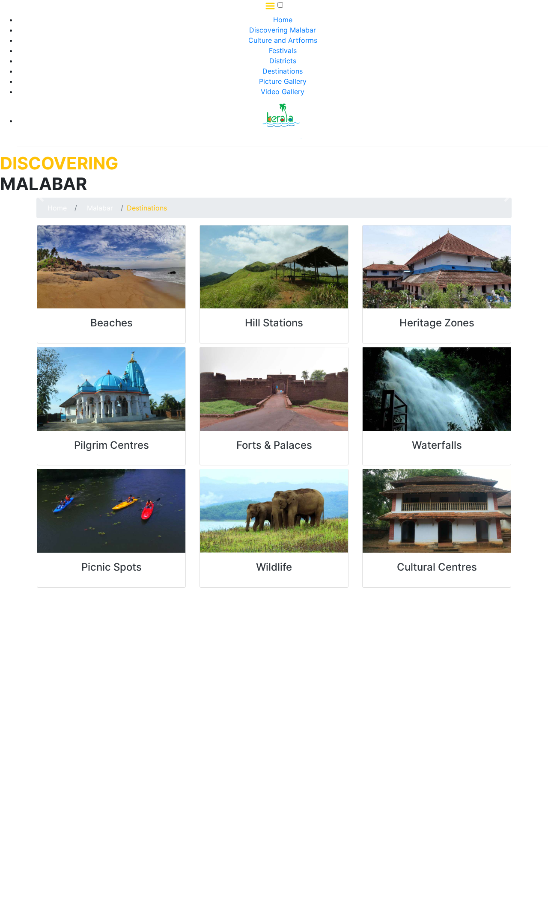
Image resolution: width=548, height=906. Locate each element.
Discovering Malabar (282, 30)
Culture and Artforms (282, 40)
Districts (282, 60)
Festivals (283, 50)
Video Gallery (282, 91)
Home (282, 19)
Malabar (99, 208)
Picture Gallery (283, 81)
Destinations (282, 71)
